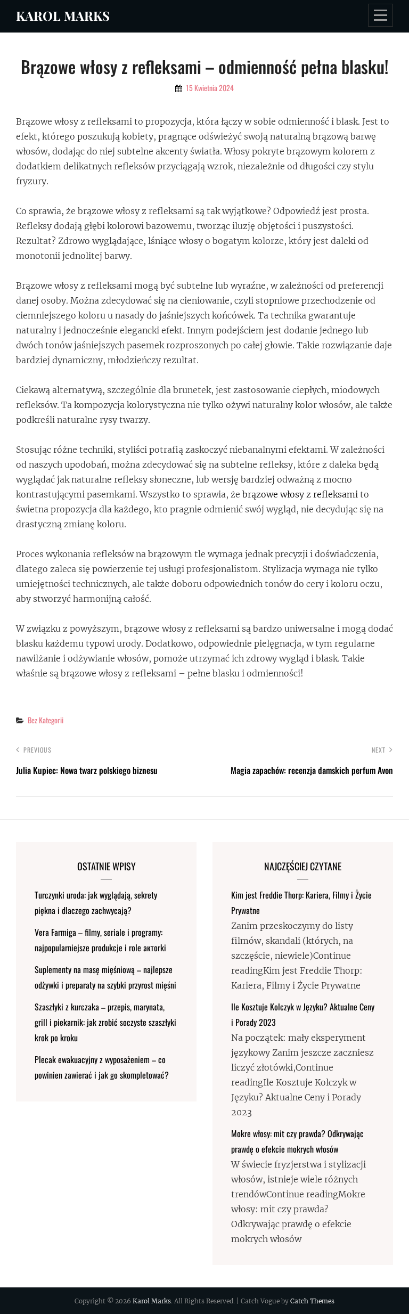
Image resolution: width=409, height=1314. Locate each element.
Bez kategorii (45, 719)
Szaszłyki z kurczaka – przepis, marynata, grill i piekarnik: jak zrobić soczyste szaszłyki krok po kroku (105, 1022)
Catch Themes (312, 1301)
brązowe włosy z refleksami (300, 494)
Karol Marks (63, 15)
